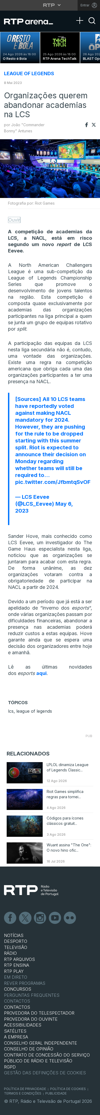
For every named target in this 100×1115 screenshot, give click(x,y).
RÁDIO (10, 953)
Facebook (10, 918)
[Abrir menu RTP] (50, 5)
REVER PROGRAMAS (24, 983)
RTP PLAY (14, 971)
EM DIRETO (15, 977)
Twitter (25, 918)
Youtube (55, 918)
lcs (11, 711)
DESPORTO (15, 941)
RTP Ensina (16, 965)
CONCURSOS (17, 989)
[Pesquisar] (92, 25)
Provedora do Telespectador (39, 1013)
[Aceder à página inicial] (32, 21)
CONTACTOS (17, 1007)
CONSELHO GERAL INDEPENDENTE (40, 1043)
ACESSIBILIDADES (22, 1025)
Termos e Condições (22, 1093)
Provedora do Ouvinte (31, 1019)
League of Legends (29, 73)
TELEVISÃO (15, 947)
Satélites (15, 1031)
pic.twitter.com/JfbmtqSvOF (52, 482)
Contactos (17, 1001)
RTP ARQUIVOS (19, 959)
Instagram (40, 918)
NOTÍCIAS (13, 935)
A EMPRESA (16, 1037)
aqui (41, 673)
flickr (70, 918)
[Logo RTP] (31, 890)
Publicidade (56, 1093)
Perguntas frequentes (31, 995)
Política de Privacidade (25, 1089)
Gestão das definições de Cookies (45, 1072)
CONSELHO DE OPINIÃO (28, 1048)
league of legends (34, 711)
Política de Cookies (68, 1089)
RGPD (10, 1067)
